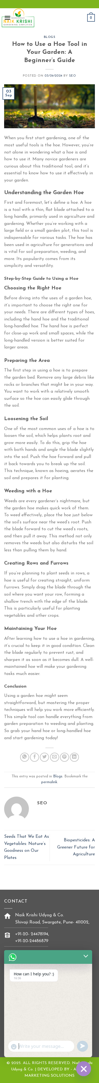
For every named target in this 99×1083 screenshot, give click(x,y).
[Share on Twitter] (44, 757)
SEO (72, 75)
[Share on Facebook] (34, 757)
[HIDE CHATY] (83, 1068)
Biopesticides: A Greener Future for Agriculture (76, 847)
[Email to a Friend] (54, 757)
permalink (49, 782)
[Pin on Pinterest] (64, 757)
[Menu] (7, 17)
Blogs (50, 37)
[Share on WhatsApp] (24, 757)
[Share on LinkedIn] (74, 757)
